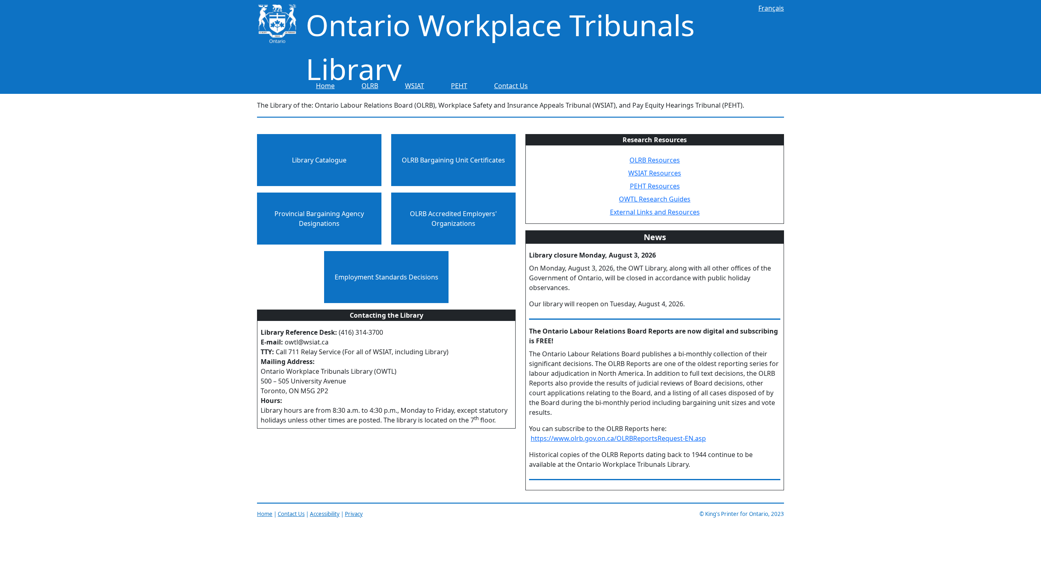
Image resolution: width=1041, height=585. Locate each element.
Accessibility (325, 514)
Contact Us (511, 85)
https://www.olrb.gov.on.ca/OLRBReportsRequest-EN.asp (618, 438)
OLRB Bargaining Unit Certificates (453, 160)
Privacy (354, 514)
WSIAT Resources (654, 173)
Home (325, 85)
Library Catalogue (319, 160)
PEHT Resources (655, 186)
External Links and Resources (655, 212)
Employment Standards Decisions (386, 277)
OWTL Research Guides (654, 199)
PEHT (459, 85)
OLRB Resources (654, 160)
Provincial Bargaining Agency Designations (319, 218)
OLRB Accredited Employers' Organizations (453, 218)
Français (771, 8)
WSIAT (414, 85)
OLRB (370, 85)
